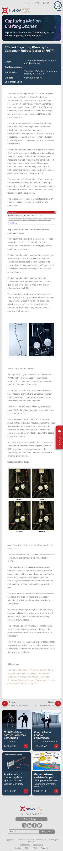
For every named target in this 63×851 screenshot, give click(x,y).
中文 (37, 3)
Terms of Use (38, 844)
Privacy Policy (25, 844)
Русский (44, 848)
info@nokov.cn (34, 819)
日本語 (46, 3)
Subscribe (47, 831)
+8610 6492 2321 (33, 814)
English (28, 3)
